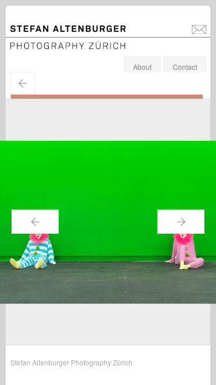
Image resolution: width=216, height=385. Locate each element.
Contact (185, 67)
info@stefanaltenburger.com (199, 29)
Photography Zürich (41, 43)
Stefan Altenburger (75, 31)
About (142, 67)
